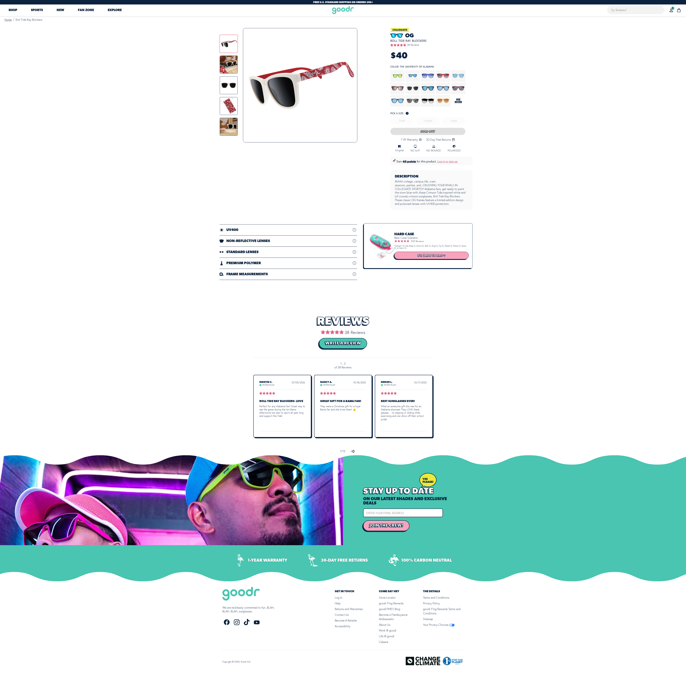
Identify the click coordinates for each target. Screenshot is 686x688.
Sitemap (428, 619)
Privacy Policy (431, 603)
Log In (338, 597)
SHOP (13, 10)
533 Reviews (417, 241)
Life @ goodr (386, 636)
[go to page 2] (353, 451)
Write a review (343, 343)
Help (337, 603)
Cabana (383, 642)
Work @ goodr (387, 630)
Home (8, 19)
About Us (384, 625)
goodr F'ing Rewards (391, 603)
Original (428, 120)
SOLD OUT (428, 131)
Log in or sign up (447, 161)
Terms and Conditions (436, 597)
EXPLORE (115, 10)
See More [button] (458, 100)
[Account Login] (671, 10)
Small (402, 120)
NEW (60, 10)
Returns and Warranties (349, 609)
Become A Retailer (346, 620)
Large (454, 120)
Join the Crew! (386, 525)
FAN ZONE (86, 10)
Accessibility (342, 626)
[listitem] (229, 44)
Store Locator (387, 597)
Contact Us (342, 615)
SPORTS (37, 10)
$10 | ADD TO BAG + (431, 255)
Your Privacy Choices (436, 625)
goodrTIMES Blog (389, 609)
